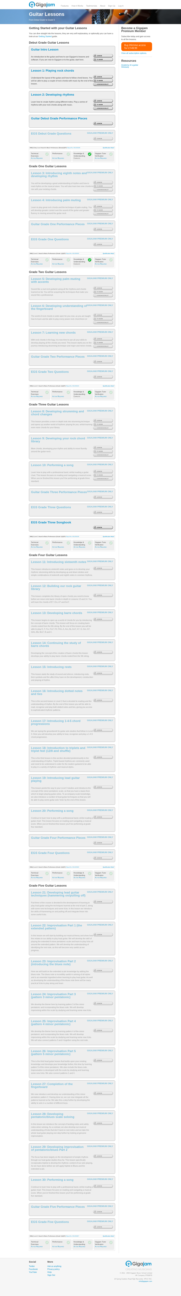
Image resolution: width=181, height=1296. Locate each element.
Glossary (125, 67)
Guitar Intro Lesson (44, 49)
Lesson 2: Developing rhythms (52, 94)
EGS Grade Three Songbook (51, 522)
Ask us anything (54, 1266)
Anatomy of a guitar (129, 65)
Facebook (33, 1269)
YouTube (33, 1272)
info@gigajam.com (145, 1281)
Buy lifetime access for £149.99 (135, 46)
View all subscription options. (134, 53)
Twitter (32, 1266)
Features (65, 5)
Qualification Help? (108, 147)
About (102, 5)
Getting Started (45, 36)
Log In (121, 5)
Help (49, 1272)
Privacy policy (53, 1269)
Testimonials (91, 5)
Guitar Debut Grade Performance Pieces (59, 118)
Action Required (37, 158)
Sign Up (111, 5)
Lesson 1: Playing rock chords (52, 70)
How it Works (77, 5)
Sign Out (51, 1275)
